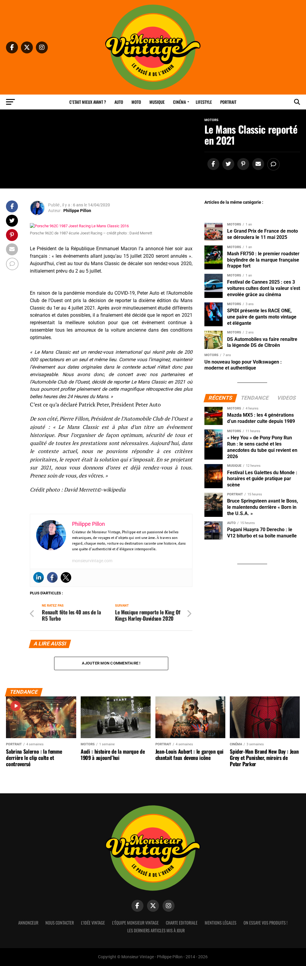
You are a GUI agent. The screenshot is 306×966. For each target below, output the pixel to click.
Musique (157, 102)
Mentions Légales (220, 922)
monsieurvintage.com (92, 560)
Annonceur (28, 922)
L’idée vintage (93, 922)
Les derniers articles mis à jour (156, 930)
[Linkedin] (38, 577)
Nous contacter (59, 922)
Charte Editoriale (182, 922)
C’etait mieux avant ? (87, 102)
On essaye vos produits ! (265, 922)
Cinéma (179, 102)
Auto (118, 102)
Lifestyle (204, 102)
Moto (136, 102)
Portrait (228, 102)
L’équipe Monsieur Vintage (135, 922)
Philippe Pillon (77, 210)
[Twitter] (66, 577)
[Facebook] (52, 577)
